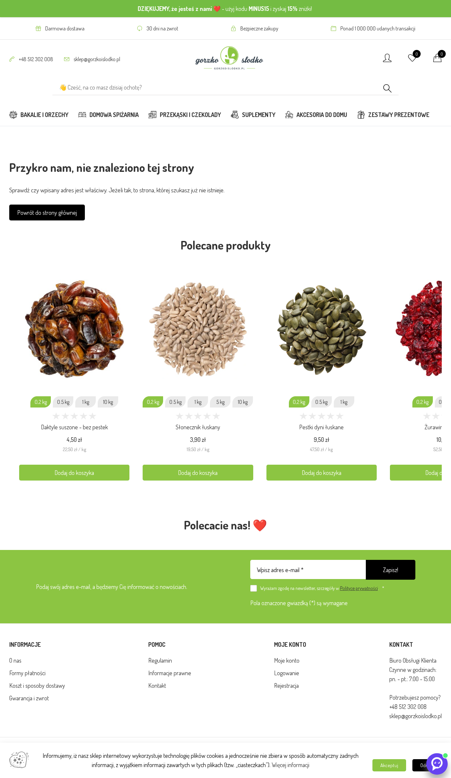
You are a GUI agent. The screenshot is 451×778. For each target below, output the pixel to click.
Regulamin (160, 660)
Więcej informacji (290, 764)
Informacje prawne (169, 673)
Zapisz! (390, 569)
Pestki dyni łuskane (321, 427)
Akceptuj (389, 765)
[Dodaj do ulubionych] (125, 284)
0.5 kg (63, 402)
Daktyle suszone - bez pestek (74, 427)
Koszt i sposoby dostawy (37, 685)
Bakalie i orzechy (44, 114)
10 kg (108, 402)
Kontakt (157, 685)
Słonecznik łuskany (198, 427)
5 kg (220, 402)
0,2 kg (41, 402)
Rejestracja (286, 685)
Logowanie (286, 673)
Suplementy (258, 114)
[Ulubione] (412, 59)
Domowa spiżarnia (114, 114)
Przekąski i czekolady (190, 114)
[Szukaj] (387, 89)
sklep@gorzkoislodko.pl (96, 59)
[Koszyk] (437, 59)
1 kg (85, 402)
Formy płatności (27, 673)
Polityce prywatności (359, 588)
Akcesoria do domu (321, 114)
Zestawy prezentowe (398, 114)
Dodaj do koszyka (74, 472)
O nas (15, 660)
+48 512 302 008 (36, 59)
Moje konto (286, 660)
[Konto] (387, 59)
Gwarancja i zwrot (29, 698)
